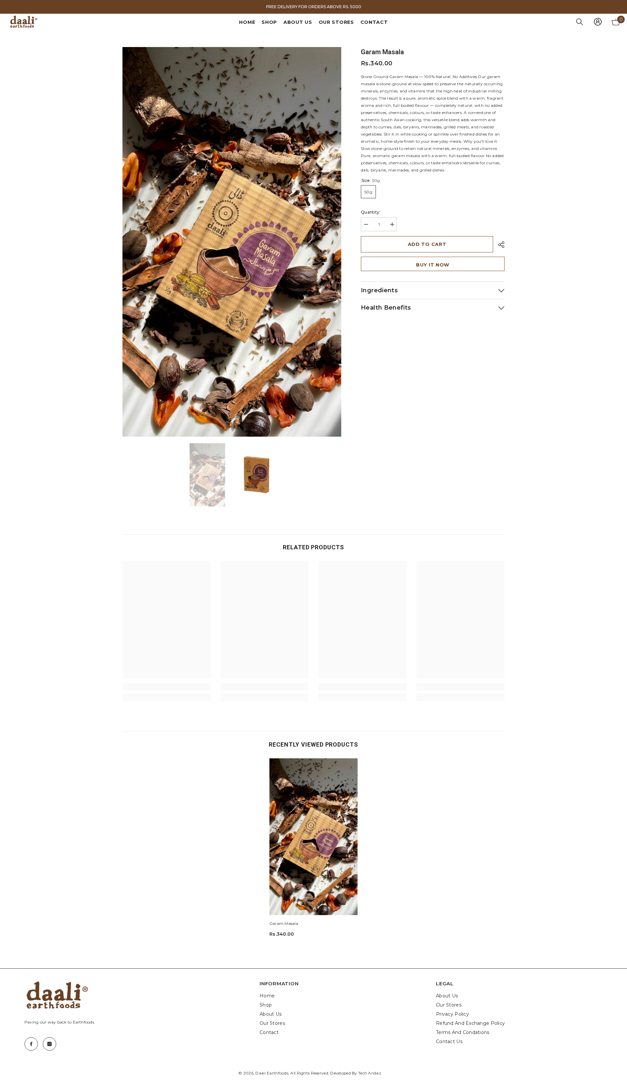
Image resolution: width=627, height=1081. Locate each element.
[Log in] (598, 21)
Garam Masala (283, 923)
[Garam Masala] (313, 836)
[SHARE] (499, 244)
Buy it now (432, 265)
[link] (166, 686)
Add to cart (427, 244)
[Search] (579, 21)
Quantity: (370, 212)
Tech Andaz (369, 1073)
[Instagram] (49, 1044)
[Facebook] (31, 1044)
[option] (313, 7)
